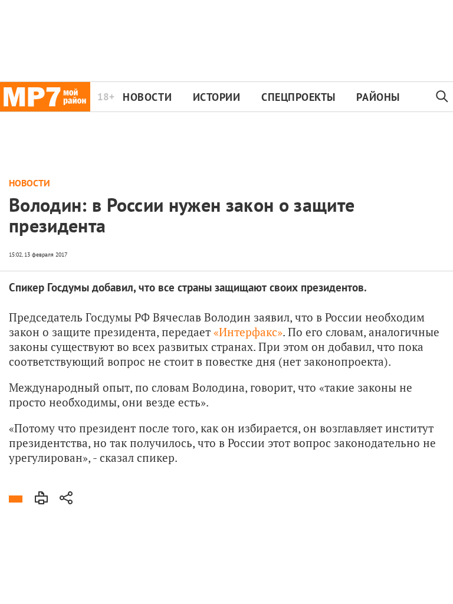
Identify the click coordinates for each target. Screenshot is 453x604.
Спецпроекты (298, 97)
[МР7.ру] (45, 96)
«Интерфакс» (248, 331)
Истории (217, 97)
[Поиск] (442, 96)
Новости (147, 97)
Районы (377, 97)
